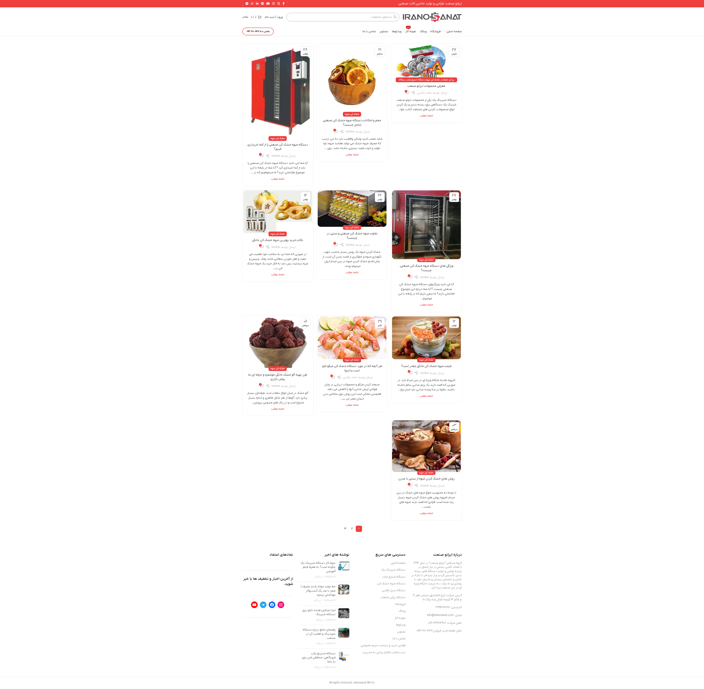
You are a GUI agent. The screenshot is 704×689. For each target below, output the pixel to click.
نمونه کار (400, 618)
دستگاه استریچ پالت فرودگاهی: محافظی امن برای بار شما (319, 658)
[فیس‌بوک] (272, 604)
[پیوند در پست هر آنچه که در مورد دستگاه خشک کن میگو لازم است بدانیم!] (352, 337)
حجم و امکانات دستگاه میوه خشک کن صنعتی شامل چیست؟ (352, 122)
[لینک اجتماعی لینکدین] (257, 4)
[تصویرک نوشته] (343, 570)
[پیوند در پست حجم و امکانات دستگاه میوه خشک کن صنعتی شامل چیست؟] (352, 79)
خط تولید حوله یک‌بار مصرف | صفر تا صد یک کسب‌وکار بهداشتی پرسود (318, 591)
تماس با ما (399, 638)
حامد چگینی (424, 93)
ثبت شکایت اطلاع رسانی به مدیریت (383, 652)
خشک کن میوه (433, 79)
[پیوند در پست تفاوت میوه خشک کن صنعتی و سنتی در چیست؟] (352, 208)
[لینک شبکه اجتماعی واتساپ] (252, 4)
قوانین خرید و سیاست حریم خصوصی (383, 645)
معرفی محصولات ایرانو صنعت (426, 86)
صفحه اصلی (398, 563)
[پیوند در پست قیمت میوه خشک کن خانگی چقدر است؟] (426, 337)
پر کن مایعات (447, 79)
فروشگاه (400, 604)
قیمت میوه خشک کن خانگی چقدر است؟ (426, 366)
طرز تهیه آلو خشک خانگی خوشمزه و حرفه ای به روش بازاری (277, 377)
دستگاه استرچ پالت (415, 79)
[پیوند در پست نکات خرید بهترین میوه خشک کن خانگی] (277, 211)
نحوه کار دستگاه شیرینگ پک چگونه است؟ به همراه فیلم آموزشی (318, 567)
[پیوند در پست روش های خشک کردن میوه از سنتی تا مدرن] (426, 446)
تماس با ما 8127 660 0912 (258, 31)
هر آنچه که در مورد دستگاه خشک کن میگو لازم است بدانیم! (352, 368)
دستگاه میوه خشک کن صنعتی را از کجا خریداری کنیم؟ (277, 147)
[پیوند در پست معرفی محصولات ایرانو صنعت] (426, 62)
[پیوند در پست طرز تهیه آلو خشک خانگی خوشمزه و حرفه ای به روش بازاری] (277, 342)
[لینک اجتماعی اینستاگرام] (273, 4)
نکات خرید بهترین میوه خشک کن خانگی (277, 240)
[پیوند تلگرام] (247, 4)
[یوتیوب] (254, 604)
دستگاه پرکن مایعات (392, 597)
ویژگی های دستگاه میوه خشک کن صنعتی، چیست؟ (426, 268)
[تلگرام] (263, 604)
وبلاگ (402, 611)
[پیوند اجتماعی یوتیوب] (268, 4)
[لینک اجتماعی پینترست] (262, 4)
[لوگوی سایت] (432, 17)
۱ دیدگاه (319, 577)
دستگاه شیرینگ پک (393, 570)
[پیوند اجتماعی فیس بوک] (283, 4)
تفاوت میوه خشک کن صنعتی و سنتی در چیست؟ (352, 236)
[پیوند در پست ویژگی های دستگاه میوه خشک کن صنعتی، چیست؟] (426, 224)
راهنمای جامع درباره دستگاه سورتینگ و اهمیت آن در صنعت (319, 634)
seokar (350, 132)
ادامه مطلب (426, 116)
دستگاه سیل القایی (393, 590)
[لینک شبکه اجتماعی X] (278, 4)
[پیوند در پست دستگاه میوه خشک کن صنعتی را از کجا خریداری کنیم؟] (277, 91)
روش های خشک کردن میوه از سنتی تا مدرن (426, 479)
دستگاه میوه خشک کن (391, 583)
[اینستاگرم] (281, 604)
